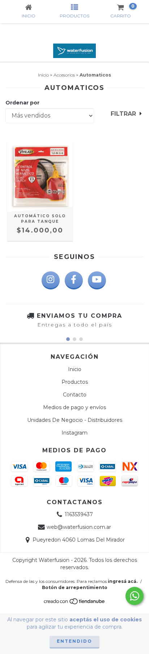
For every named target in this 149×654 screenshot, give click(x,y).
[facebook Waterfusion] (74, 280)
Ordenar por (22, 102)
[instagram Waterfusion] (51, 280)
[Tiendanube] (74, 603)
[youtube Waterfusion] (97, 280)
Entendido (74, 641)
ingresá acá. (122, 581)
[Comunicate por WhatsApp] (134, 596)
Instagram (74, 432)
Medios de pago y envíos (74, 407)
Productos (74, 382)
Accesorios (64, 75)
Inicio (43, 75)
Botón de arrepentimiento (74, 587)
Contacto (74, 394)
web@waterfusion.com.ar (79, 527)
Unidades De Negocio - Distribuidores (74, 420)
